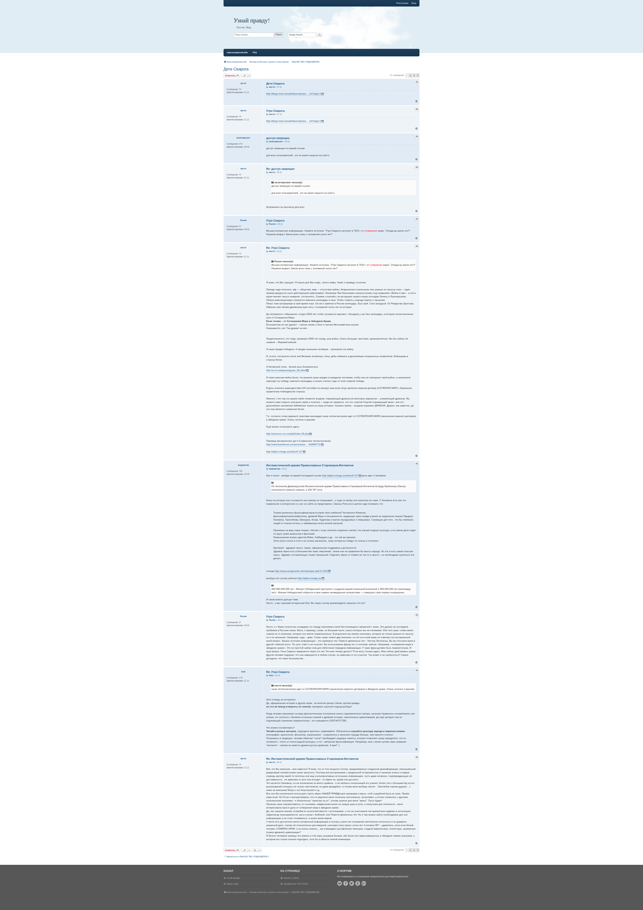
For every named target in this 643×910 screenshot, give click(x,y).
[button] (417, 75)
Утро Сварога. (275, 110)
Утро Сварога (275, 220)
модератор (243, 465)
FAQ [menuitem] (255, 52)
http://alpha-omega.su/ (310, 578)
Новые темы (232, 884)
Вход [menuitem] (413, 3)
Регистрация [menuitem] (402, 3)
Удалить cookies (291, 878)
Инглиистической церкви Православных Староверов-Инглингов (309, 465)
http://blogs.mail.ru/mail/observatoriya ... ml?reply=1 (293, 93)
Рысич (243, 220)
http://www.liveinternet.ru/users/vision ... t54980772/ (293, 444)
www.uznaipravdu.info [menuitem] (237, 52)
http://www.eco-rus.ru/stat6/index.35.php (287, 433)
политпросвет (243, 138)
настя (243, 83)
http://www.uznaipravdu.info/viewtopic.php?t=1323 (301, 571)
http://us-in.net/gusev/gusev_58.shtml (286, 370)
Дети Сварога (236, 69)
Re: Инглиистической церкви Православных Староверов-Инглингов (312, 758)
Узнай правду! (252, 20)
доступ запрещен (278, 138)
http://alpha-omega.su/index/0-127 (284, 451)
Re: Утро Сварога (278, 247)
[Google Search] (319, 35)
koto (243, 672)
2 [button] (410, 75)
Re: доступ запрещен (280, 168)
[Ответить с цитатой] (417, 82)
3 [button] (414, 75)
